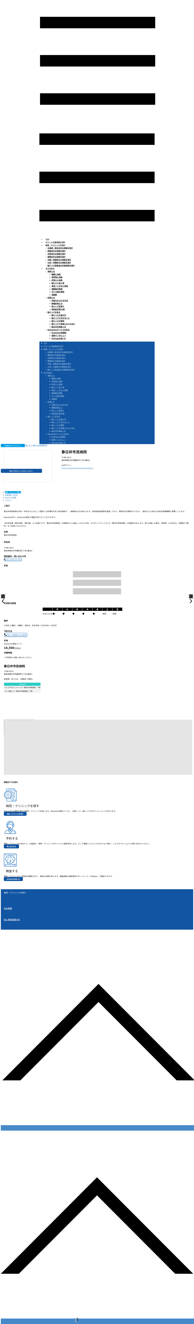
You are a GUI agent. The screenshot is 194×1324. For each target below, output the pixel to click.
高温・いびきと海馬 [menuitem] (60, 286)
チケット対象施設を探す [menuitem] (55, 242)
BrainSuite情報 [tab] (10, 497)
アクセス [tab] (8, 500)
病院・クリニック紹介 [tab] (13, 492)
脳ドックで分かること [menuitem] (61, 318)
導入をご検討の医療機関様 (36, 445)
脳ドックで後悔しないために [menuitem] (63, 324)
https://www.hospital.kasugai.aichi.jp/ (77, 468)
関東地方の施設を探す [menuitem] (56, 251)
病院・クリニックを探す (15, 814)
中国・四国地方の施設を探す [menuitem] (59, 259)
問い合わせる (11, 846)
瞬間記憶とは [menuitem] (57, 303)
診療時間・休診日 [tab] (11, 495)
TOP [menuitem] (47, 239)
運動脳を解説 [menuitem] (57, 289)
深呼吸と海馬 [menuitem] (57, 277)
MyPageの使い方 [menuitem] (59, 338)
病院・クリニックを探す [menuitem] (55, 245)
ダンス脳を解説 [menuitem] (58, 291)
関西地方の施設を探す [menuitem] (56, 256)
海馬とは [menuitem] (51, 271)
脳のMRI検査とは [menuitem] (59, 326)
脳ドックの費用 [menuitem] (58, 321)
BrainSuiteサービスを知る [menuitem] (58, 329)
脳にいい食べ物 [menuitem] (58, 283)
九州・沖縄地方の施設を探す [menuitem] (59, 262)
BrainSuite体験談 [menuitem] (59, 332)
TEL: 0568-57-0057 (14, 559)
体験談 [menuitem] (54, 294)
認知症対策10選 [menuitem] (58, 309)
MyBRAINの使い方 (13, 879)
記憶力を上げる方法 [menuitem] (60, 300)
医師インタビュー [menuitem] (59, 335)
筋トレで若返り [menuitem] (58, 306)
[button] (3, 596)
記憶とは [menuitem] (51, 297)
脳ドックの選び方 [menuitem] (59, 315)
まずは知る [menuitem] (50, 268)
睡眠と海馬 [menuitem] (56, 274)
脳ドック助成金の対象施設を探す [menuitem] (61, 265)
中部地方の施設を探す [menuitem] (56, 254)
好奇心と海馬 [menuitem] (57, 280)
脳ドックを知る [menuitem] (53, 312)
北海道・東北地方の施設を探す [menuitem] (60, 248)
